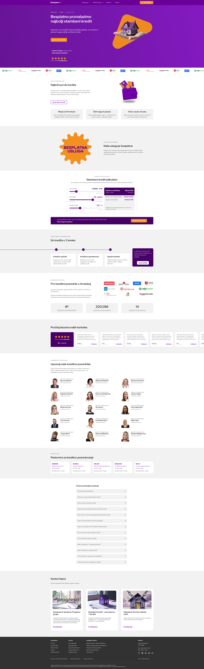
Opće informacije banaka (92, 650)
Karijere (53, 650)
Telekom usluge (97, 2)
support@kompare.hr (143, 643)
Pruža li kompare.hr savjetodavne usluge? (89, 562)
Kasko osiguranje (73, 645)
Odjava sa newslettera (88, 658)
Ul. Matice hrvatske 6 (121, 466)
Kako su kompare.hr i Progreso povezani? (89, 544)
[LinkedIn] (146, 653)
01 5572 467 (76, 468)
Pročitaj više (94, 344)
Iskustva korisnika (55, 652)
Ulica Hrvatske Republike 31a (102, 466)
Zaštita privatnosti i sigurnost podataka (95, 643)
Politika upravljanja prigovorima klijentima (96, 645)
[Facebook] (139, 653)
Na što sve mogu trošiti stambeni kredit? (89, 497)
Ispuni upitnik (143, 263)
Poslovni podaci (54, 647)
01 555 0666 (141, 645)
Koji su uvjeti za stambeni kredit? (87, 503)
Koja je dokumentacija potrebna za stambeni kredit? (92, 509)
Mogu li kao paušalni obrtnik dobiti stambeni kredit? (92, 526)
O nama (117, 2)
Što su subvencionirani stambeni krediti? (89, 532)
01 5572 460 (56, 468)
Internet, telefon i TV (74, 650)
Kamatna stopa (73, 205)
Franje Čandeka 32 (78, 466)
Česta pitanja (89, 652)
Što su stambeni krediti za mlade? (87, 538)
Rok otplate (72, 197)
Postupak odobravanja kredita (93, 647)
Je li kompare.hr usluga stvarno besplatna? (90, 556)
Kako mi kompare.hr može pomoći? (87, 550)
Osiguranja (85, 2)
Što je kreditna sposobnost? (85, 491)
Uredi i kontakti (54, 645)
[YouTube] (149, 653)
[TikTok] (152, 653)
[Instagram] (142, 653)
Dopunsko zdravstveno (74, 647)
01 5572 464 (97, 468)
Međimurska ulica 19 (57, 466)
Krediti (108, 2)
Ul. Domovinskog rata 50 (143, 466)
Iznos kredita (72, 189)
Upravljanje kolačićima (75, 658)
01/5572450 (147, 2)
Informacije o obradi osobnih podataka (59, 658)
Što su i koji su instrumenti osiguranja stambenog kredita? (94, 515)
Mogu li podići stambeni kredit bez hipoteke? (90, 521)
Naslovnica (54, 12)
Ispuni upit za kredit (58, 40)
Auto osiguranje (72, 643)
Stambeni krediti (73, 652)
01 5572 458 (118, 468)
